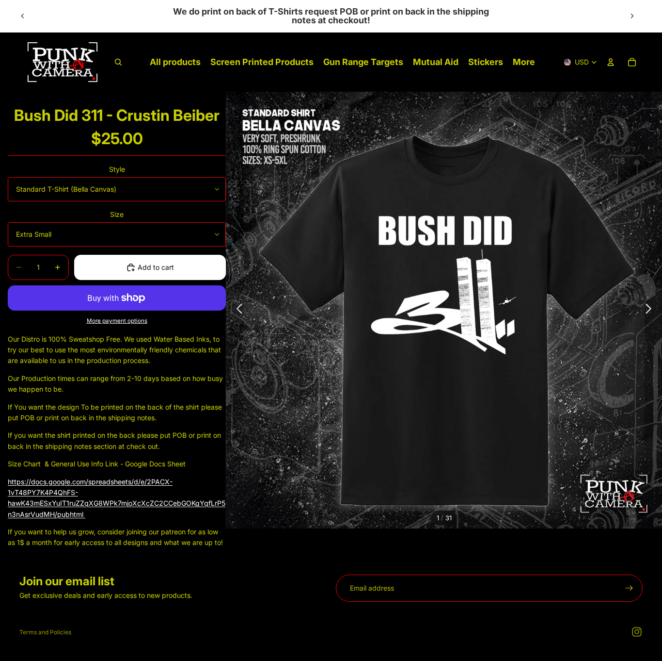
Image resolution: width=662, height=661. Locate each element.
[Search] (118, 62)
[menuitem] (524, 62)
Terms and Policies (45, 632)
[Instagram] (637, 632)
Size (117, 214)
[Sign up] (629, 588)
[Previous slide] (22, 16)
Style (117, 169)
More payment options (117, 320)
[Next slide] (632, 16)
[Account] (610, 62)
